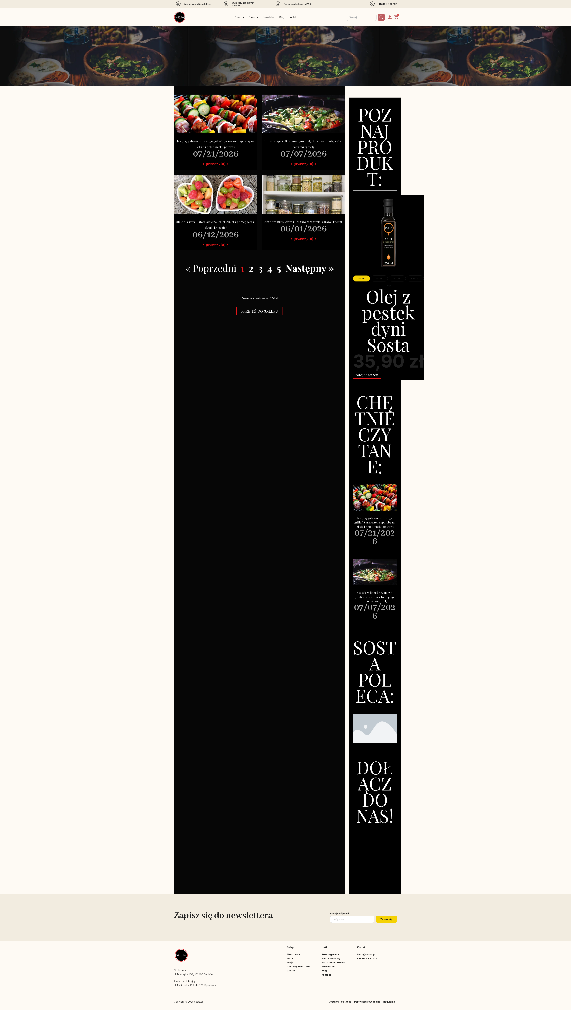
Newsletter (269, 17)
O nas (252, 17)
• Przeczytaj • (216, 163)
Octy (290, 958)
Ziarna (291, 970)
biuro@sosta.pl (366, 954)
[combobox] (362, 17)
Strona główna (330, 954)
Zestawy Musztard (298, 966)
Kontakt (293, 17)
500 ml (397, 278)
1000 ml (415, 278)
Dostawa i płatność (339, 1001)
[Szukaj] (381, 17)
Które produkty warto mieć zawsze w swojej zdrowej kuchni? (304, 222)
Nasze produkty (330, 958)
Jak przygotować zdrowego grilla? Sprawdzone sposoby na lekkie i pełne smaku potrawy (374, 522)
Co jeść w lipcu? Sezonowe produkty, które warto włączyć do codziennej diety (375, 597)
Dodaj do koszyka (367, 375)
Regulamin (389, 1001)
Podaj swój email (339, 913)
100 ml (361, 278)
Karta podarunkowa (333, 962)
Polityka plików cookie (367, 1001)
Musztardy (293, 954)
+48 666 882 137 (387, 4)
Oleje (290, 962)
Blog (281, 17)
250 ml (379, 278)
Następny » (310, 268)
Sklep (238, 17)
